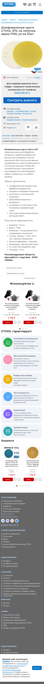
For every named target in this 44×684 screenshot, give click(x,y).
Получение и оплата (11, 615)
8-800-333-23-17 (10, 525)
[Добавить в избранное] (28, 127)
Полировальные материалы (14, 504)
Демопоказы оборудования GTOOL (17, 623)
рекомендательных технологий (11, 671)
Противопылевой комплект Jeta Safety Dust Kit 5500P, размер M (12, 306)
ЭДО (5, 625)
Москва (6, 603)
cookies (6, 661)
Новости (6, 578)
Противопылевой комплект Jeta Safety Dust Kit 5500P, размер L (33, 306)
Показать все (29, 278)
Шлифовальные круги (15, 273)
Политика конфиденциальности (16, 581)
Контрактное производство (14, 620)
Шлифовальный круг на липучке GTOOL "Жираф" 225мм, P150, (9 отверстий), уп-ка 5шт (32, 463)
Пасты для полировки (12, 509)
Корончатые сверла (11, 511)
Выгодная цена (9, 547)
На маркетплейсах (10, 564)
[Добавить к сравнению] (36, 127)
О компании (8, 575)
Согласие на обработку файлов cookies (19, 591)
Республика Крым (10, 566)
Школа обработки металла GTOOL (17, 544)
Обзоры (6, 542)
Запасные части (11, 517)
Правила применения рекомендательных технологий (20, 595)
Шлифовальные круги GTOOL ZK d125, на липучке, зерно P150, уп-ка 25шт (11, 463)
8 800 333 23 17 (22, 93)
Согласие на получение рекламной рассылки (21, 586)
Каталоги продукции (11, 534)
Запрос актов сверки (11, 618)
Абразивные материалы (12, 501)
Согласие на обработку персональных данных (22, 583)
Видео (5, 539)
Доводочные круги (14, 268)
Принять (37, 668)
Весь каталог (8, 514)
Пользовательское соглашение (15, 589)
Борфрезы (7, 506)
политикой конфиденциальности (15, 664)
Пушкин (6, 606)
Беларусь (7, 561)
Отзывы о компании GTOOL (14, 628)
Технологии (7, 536)
